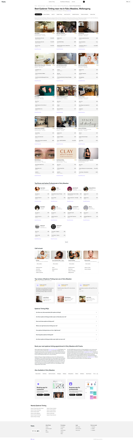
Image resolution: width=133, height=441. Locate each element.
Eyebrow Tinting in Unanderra (51, 408)
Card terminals (63, 430)
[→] (98, 262)
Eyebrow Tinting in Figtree (35, 411)
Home (36, 5)
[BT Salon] (42, 262)
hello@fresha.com (90, 356)
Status (62, 433)
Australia (55, 5)
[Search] (84, 2)
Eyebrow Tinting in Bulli (50, 413)
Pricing (62, 428)
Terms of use (78, 430)
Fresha (50, 350)
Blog (46, 430)
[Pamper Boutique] (74, 262)
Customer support (49, 428)
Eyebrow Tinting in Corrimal (51, 411)
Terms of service (78, 428)
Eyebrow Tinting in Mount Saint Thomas (37, 408)
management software (88, 351)
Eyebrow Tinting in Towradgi (35, 416)
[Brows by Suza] (90, 262)
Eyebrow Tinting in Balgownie (35, 413)
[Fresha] (4, 1)
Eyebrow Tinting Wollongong (63, 5)
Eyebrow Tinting (49, 5)
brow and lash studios (53, 349)
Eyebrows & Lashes (41, 5)
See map (69, 10)
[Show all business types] (97, 374)
